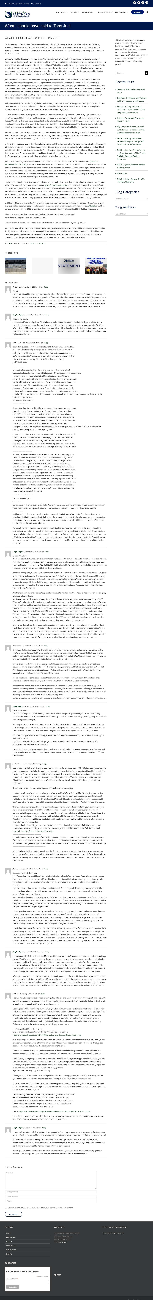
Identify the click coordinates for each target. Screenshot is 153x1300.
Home (8, 1233)
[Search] (147, 12)
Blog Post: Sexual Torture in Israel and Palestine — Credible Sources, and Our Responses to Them (131, 129)
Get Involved (11, 1250)
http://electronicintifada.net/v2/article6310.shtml (33, 831)
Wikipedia (92, 206)
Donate (9, 1254)
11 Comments (40, 243)
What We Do (11, 1245)
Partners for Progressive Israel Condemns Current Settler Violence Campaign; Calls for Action (131, 109)
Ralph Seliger (17, 315)
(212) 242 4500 (36, 3)
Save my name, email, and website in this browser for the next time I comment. (40, 1208)
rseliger (9, 243)
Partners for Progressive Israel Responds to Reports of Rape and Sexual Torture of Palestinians (130, 141)
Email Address (12, 1279)
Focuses (9, 1241)
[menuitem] (63, 12)
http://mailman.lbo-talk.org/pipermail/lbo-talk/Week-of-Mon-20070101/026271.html (54, 1111)
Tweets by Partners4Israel (113, 1233)
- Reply (45, 287)
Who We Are (11, 1237)
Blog (32, 243)
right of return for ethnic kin (56, 185)
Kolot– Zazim (122, 173)
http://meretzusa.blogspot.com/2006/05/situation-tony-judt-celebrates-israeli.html (47, 1035)
